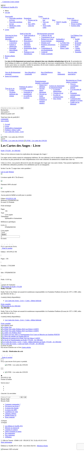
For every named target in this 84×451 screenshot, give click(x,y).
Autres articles (26, 347)
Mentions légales (42, 446)
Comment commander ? (12, 404)
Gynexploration (28, 90)
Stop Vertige (57, 98)
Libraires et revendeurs (74, 21)
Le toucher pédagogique (57, 90)
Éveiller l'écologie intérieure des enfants (13, 93)
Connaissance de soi (47, 37)
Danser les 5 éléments (43, 86)
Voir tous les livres (11, 35)
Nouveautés (9, 16)
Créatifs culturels (77, 49)
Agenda (11, 27)
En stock (3, 202)
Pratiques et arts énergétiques (29, 53)
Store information (6, 442)
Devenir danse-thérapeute (42, 90)
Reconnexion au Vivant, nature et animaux (74, 81)
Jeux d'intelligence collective (47, 73)
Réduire (11, 172)
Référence (4, 200)
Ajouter (4, 234)
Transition (78, 52)
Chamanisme (64, 44)
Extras (41, 16)
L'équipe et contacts (11, 430)
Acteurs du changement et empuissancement (56, 86)
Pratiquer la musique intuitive (43, 101)
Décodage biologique (27, 45)
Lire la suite (4, 172)
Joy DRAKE (16, 150)
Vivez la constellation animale (74, 85)
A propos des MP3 (11, 410)
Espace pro (70, 18)
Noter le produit (6, 248)
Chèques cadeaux (10, 413)
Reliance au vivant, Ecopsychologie (47, 40)
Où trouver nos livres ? (12, 406)
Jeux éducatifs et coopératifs (30, 73)
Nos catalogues (10, 435)
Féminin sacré (45, 43)
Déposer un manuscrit (12, 428)
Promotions (27, 18)
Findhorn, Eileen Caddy (64, 47)
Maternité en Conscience (13, 42)
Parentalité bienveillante (13, 49)
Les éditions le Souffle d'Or (14, 426)
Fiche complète (6, 304)
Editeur (3, 198)
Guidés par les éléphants (74, 103)
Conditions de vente (11, 412)
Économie (78, 43)
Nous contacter (10, 417)
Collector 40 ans (46, 35)
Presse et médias (76, 24)
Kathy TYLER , (6, 150)
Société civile (77, 40)
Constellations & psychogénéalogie (47, 49)
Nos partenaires (10, 433)
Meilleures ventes (15, 26)
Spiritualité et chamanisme (60, 40)
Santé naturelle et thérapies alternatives (29, 37)
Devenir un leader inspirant (43, 96)
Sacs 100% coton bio (31, 25)
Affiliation (8, 437)
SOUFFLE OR (11, 198)
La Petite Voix (64, 43)
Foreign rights (75, 26)
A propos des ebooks (11, 408)
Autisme (12, 52)
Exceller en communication (58, 96)
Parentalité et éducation (9, 38)
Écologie (78, 44)
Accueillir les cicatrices (27, 97)
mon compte (5, 121)
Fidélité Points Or (10, 415)
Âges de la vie (9, 88)
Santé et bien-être (25, 33)
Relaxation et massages (28, 42)
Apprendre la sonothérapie (27, 93)
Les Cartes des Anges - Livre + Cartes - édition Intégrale (23, 301)
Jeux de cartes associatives (72, 73)
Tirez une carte (46, 23)
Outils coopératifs (47, 54)
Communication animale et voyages (76, 99)
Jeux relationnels (61, 73)
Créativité (44, 52)
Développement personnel (45, 33)
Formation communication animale (75, 95)
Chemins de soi (58, 93)
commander (4, 119)
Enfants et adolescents (13, 45)
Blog (53, 20)
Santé (76, 46)
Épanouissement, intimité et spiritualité (42, 82)
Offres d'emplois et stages (13, 431)
